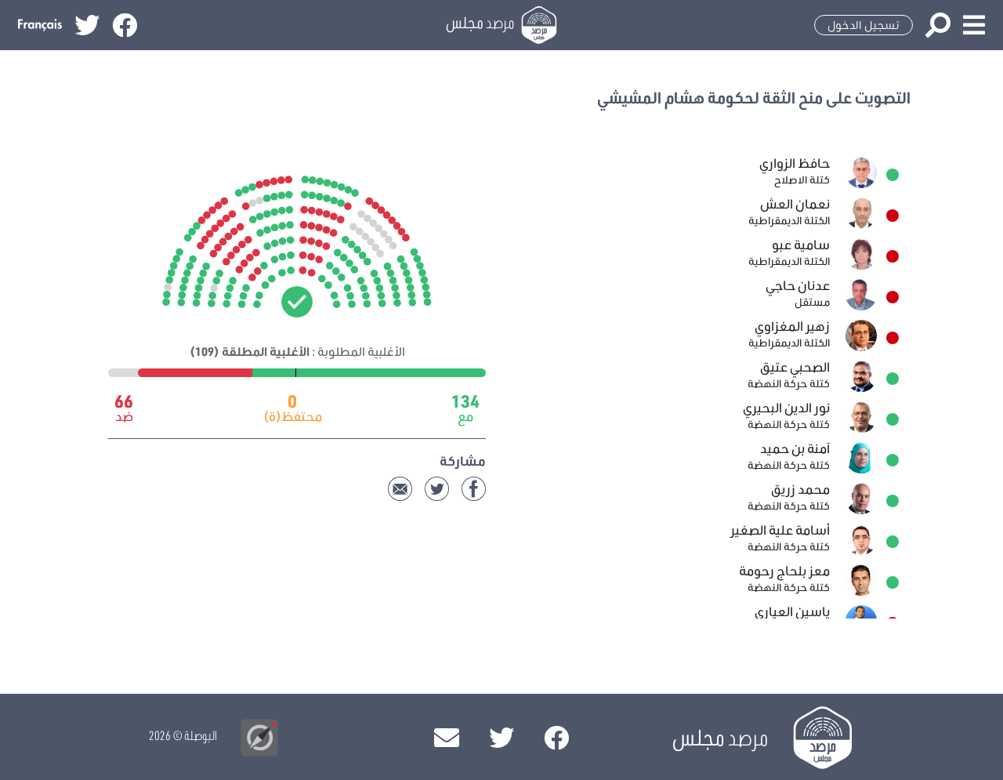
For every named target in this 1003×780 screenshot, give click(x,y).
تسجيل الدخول (863, 25)
